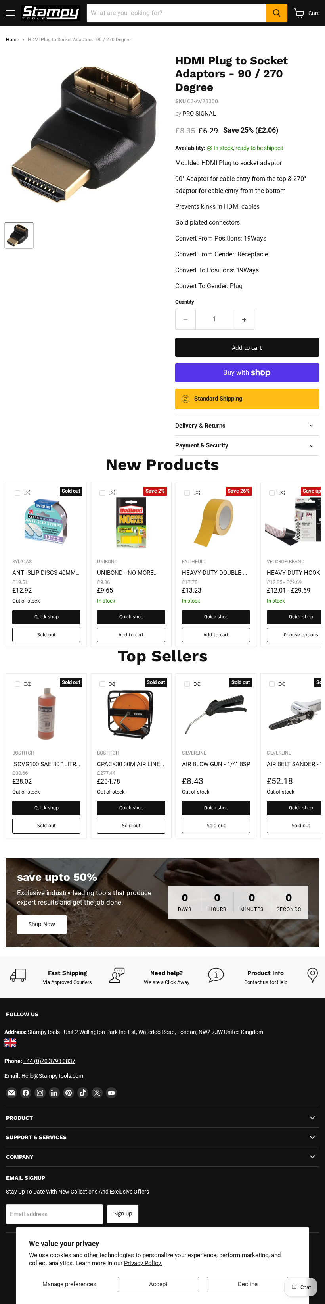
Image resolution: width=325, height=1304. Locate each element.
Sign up (122, 1213)
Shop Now (42, 924)
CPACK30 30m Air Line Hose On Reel (128, 765)
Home (12, 39)
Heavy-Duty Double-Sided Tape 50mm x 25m (212, 573)
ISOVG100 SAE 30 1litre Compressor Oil (46, 765)
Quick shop (46, 617)
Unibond (107, 561)
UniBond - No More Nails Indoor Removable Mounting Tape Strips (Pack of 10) (130, 573)
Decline (248, 1284)
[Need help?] (158, 977)
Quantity (184, 302)
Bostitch (23, 753)
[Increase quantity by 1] (244, 319)
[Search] (276, 13)
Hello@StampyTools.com (52, 1076)
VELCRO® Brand (285, 561)
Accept (158, 1284)
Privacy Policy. (143, 1263)
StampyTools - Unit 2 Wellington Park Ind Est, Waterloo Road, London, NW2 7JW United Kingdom (145, 1032)
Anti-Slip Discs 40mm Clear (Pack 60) (44, 573)
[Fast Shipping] (59, 977)
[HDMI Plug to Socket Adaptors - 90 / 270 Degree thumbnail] (19, 235)
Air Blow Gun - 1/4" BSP (216, 764)
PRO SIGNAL (199, 113)
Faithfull (194, 561)
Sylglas (22, 561)
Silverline (194, 753)
